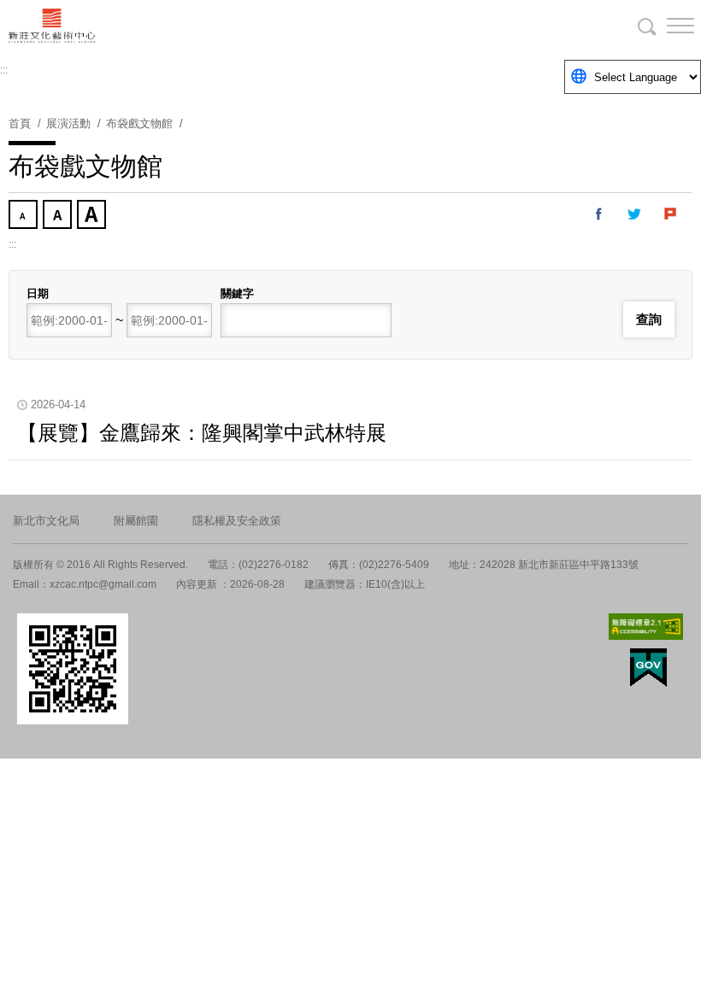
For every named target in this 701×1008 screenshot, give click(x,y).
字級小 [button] (24, 216)
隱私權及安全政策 (236, 520)
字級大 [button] (93, 216)
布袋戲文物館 (139, 123)
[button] (667, 25)
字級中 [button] (59, 216)
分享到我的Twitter (635, 214)
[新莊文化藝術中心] (350, 25)
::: (4, 70)
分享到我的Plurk (671, 214)
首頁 (20, 123)
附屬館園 (136, 520)
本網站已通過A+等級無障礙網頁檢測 (646, 626)
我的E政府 (648, 667)
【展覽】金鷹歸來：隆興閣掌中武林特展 (201, 432)
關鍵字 (237, 293)
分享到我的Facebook (599, 214)
